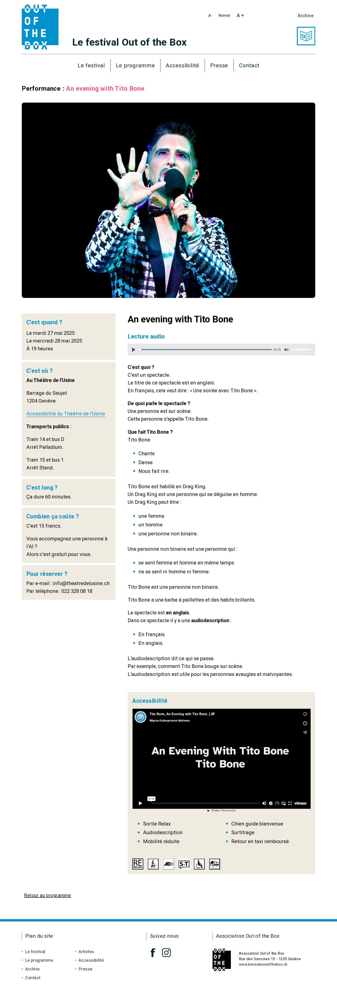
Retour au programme (47, 895)
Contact (249, 65)
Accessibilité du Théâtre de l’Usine (65, 414)
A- (211, 17)
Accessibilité (182, 65)
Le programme (135, 65)
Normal (225, 16)
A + (241, 17)
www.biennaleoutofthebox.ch (263, 964)
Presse (219, 65)
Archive (306, 15)
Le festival (91, 65)
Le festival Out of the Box (129, 42)
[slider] (205, 349)
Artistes (86, 951)
